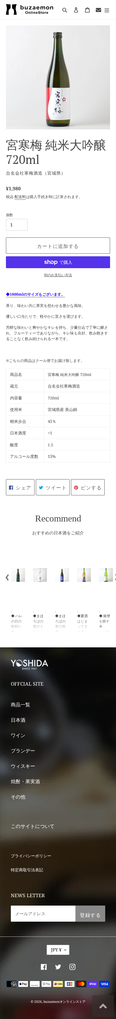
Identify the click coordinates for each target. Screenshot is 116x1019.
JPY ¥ (56, 950)
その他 (18, 796)
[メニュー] (106, 9)
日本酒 (18, 720)
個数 (9, 214)
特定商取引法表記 (27, 869)
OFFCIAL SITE (27, 684)
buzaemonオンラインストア (64, 1001)
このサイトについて (32, 826)
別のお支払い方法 (58, 274)
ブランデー (23, 750)
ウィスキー (23, 766)
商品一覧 (20, 704)
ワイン (18, 735)
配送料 (20, 196)
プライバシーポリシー (31, 855)
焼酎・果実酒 (25, 781)
